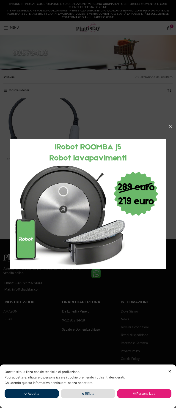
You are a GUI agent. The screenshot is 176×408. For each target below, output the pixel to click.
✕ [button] (169, 371)
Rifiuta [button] (89, 393)
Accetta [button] (33, 393)
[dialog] (88, 386)
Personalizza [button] (145, 393)
